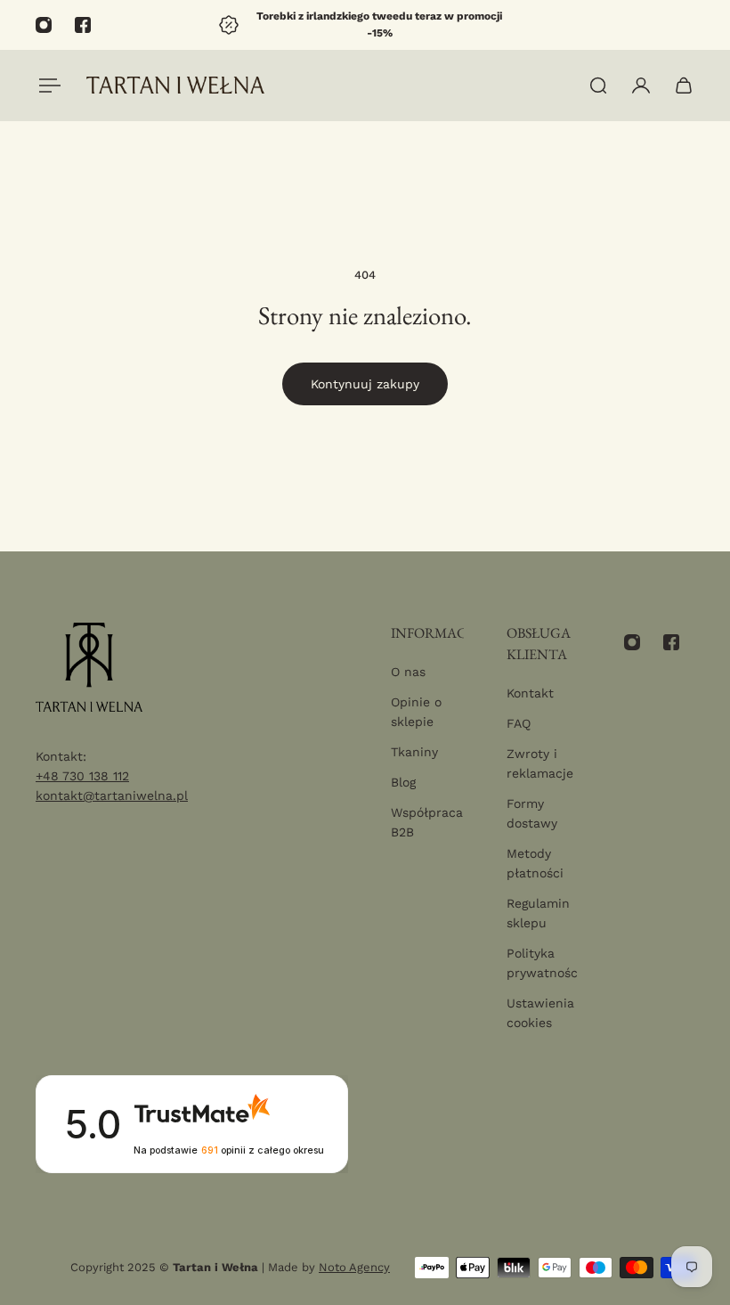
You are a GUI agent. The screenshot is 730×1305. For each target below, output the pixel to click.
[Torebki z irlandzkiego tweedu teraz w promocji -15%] (365, 25)
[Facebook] (82, 25)
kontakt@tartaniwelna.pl (112, 795)
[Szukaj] (598, 85)
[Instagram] (43, 25)
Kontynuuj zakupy (365, 384)
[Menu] (46, 85)
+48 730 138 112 (82, 776)
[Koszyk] (683, 85)
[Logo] (175, 85)
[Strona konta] (641, 85)
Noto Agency (354, 1267)
